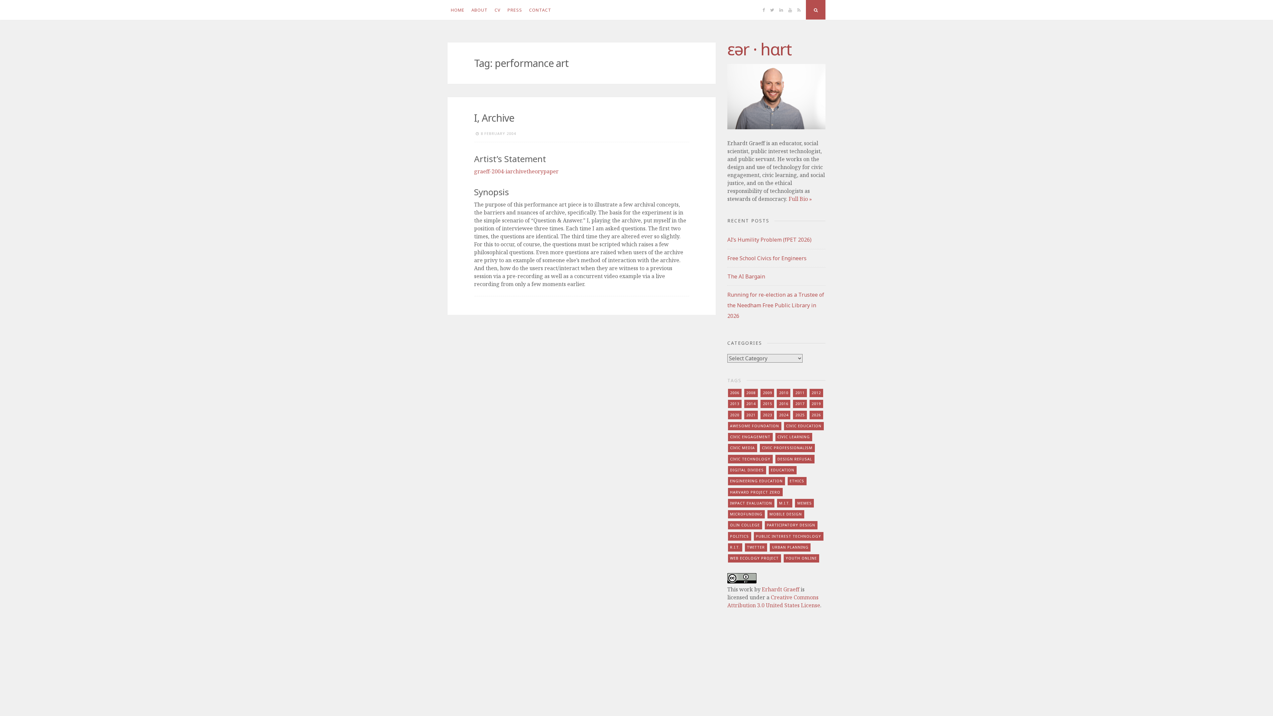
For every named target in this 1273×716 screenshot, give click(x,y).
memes (804, 503)
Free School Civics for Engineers (767, 258)
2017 (800, 403)
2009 (767, 392)
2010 (783, 392)
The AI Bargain (746, 276)
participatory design (791, 524)
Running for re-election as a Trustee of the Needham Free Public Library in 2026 (775, 305)
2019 (816, 403)
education (782, 469)
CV (498, 10)
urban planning (790, 547)
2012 (816, 392)
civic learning (793, 436)
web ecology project (754, 558)
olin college (745, 524)
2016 (783, 403)
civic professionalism (787, 447)
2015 (767, 403)
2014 (751, 403)
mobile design (785, 513)
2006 (734, 392)
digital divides (747, 469)
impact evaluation (751, 503)
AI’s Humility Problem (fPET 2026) (769, 239)
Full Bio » (800, 199)
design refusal (794, 458)
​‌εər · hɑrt (759, 49)
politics (739, 536)
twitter (756, 547)
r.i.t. (735, 547)
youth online (801, 558)
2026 (816, 414)
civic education (803, 425)
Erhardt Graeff (780, 589)
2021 (751, 414)
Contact (540, 10)
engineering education (756, 480)
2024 (783, 414)
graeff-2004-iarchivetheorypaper (516, 171)
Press (515, 10)
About (479, 10)
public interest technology (788, 536)
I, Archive (494, 118)
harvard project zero (755, 492)
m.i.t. (784, 503)
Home (457, 10)
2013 (734, 403)
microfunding (746, 513)
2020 (734, 414)
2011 (800, 392)
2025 (800, 414)
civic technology (750, 458)
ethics (797, 480)
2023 (767, 414)
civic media (742, 447)
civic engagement (750, 436)
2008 (751, 392)
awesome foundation (754, 425)
